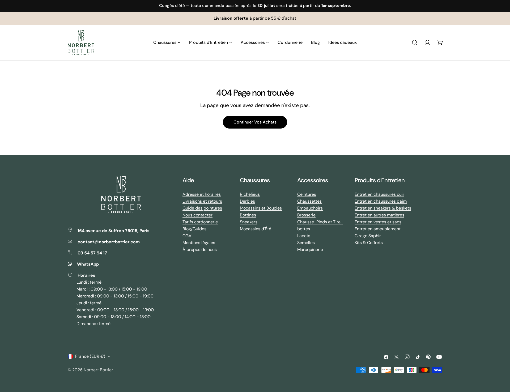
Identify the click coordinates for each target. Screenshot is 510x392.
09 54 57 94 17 (92, 253)
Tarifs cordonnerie (200, 222)
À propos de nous (199, 249)
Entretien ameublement (378, 229)
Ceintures (306, 194)
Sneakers (248, 222)
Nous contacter (197, 215)
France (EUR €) (90, 356)
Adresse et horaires (201, 194)
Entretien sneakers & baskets (383, 208)
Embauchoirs (310, 208)
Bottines (248, 215)
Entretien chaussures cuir (379, 194)
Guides (199, 229)
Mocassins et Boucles (261, 208)
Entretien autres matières (379, 215)
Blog (186, 229)
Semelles (306, 242)
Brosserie (306, 215)
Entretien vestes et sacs (378, 222)
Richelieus (250, 194)
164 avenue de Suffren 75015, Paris (114, 230)
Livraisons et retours (202, 201)
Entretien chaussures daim (381, 201)
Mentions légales (198, 242)
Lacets (303, 235)
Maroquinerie (310, 249)
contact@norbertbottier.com (109, 242)
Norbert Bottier (98, 370)
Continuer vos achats (255, 122)
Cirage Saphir (368, 235)
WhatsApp (88, 264)
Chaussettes (309, 201)
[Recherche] (414, 42)
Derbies (247, 201)
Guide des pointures (202, 208)
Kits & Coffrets (369, 242)
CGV (187, 235)
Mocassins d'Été (255, 229)
